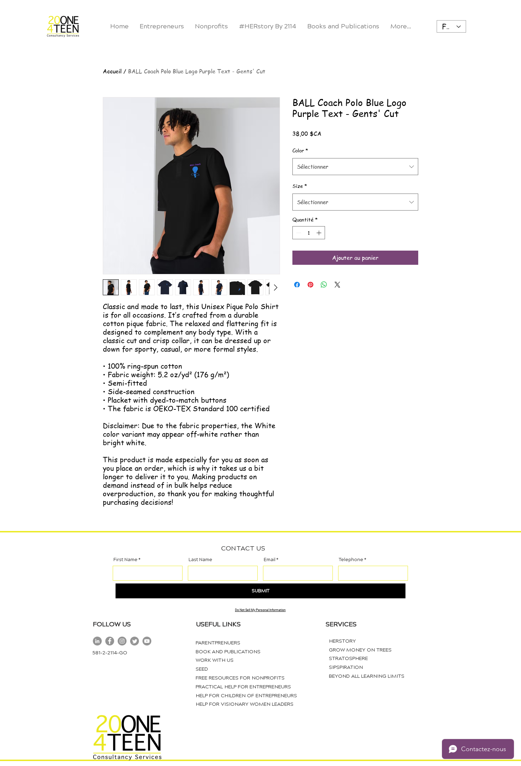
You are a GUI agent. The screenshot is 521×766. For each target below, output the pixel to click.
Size (299, 185)
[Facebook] (109, 641)
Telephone (351, 560)
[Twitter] (134, 641)
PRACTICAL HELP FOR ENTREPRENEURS (243, 687)
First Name (125, 560)
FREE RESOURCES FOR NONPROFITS (240, 678)
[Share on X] (337, 284)
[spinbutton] (308, 233)
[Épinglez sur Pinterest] (310, 284)
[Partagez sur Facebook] (297, 284)
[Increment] (319, 233)
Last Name (200, 560)
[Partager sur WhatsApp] (324, 284)
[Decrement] (297, 233)
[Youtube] (146, 641)
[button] (211, 26)
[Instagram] (122, 641)
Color (300, 150)
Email (269, 560)
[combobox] (355, 166)
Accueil (112, 71)
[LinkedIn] (97, 641)
